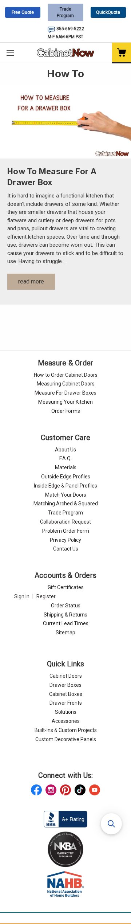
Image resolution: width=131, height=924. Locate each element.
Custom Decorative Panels (65, 739)
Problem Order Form (65, 531)
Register (46, 596)
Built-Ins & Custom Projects (66, 730)
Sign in (21, 596)
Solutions (65, 712)
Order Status (65, 605)
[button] (111, 823)
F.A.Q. (65, 458)
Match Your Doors (65, 495)
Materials (65, 467)
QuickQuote (108, 12)
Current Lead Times (65, 623)
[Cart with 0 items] (121, 53)
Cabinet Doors (65, 676)
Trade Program (65, 12)
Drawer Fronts (65, 703)
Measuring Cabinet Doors (66, 384)
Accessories (66, 721)
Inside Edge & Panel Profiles (65, 486)
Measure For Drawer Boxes (65, 393)
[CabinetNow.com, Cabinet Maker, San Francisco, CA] (65, 819)
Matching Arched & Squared (65, 503)
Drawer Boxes (65, 685)
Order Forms (65, 411)
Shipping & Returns (65, 615)
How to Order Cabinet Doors (66, 375)
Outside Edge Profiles (65, 476)
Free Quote (23, 12)
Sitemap (65, 632)
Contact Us (65, 549)
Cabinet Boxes (65, 694)
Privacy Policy (65, 540)
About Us (65, 450)
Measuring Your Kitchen (65, 402)
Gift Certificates (66, 587)
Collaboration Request (65, 522)
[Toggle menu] (10, 53)
